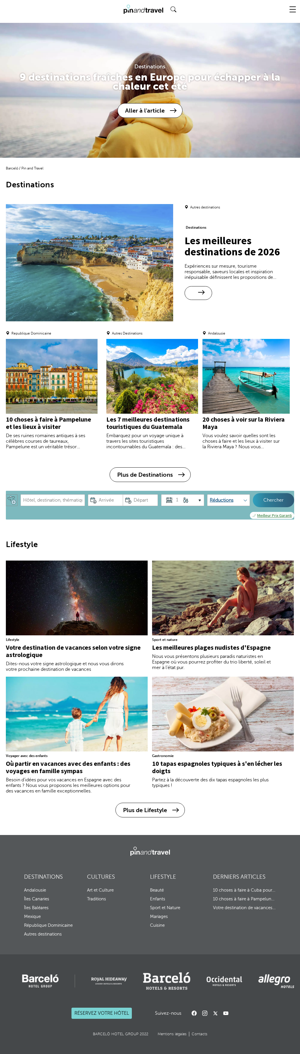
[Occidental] (224, 981)
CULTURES (101, 877)
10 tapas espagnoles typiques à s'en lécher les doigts (217, 767)
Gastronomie (163, 756)
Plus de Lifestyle (145, 810)
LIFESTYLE (163, 877)
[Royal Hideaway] (109, 981)
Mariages (159, 916)
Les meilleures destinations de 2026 (232, 246)
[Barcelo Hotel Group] (150, 851)
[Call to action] (215, 1013)
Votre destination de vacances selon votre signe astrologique (73, 651)
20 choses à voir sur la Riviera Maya (243, 423)
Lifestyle (12, 640)
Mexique (32, 916)
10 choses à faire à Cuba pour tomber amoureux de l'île (244, 890)
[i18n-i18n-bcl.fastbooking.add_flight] (12, 500)
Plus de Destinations (145, 474)
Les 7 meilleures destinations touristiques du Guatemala (148, 423)
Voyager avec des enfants (26, 756)
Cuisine (157, 925)
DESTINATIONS (43, 877)
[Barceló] (40, 981)
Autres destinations (43, 934)
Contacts (199, 1034)
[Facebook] (194, 1013)
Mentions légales (172, 1034)
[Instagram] (204, 1013)
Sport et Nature (165, 907)
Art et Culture (100, 890)
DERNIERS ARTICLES (239, 877)
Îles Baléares (36, 907)
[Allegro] (276, 981)
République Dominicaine (48, 925)
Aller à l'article (145, 110)
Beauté (157, 890)
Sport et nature (165, 640)
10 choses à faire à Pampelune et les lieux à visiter (48, 423)
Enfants (157, 899)
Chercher (273, 500)
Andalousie (35, 890)
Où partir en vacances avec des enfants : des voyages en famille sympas (68, 767)
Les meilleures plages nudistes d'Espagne (211, 647)
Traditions (96, 899)
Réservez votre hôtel (101, 1013)
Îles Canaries (36, 899)
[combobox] (53, 500)
